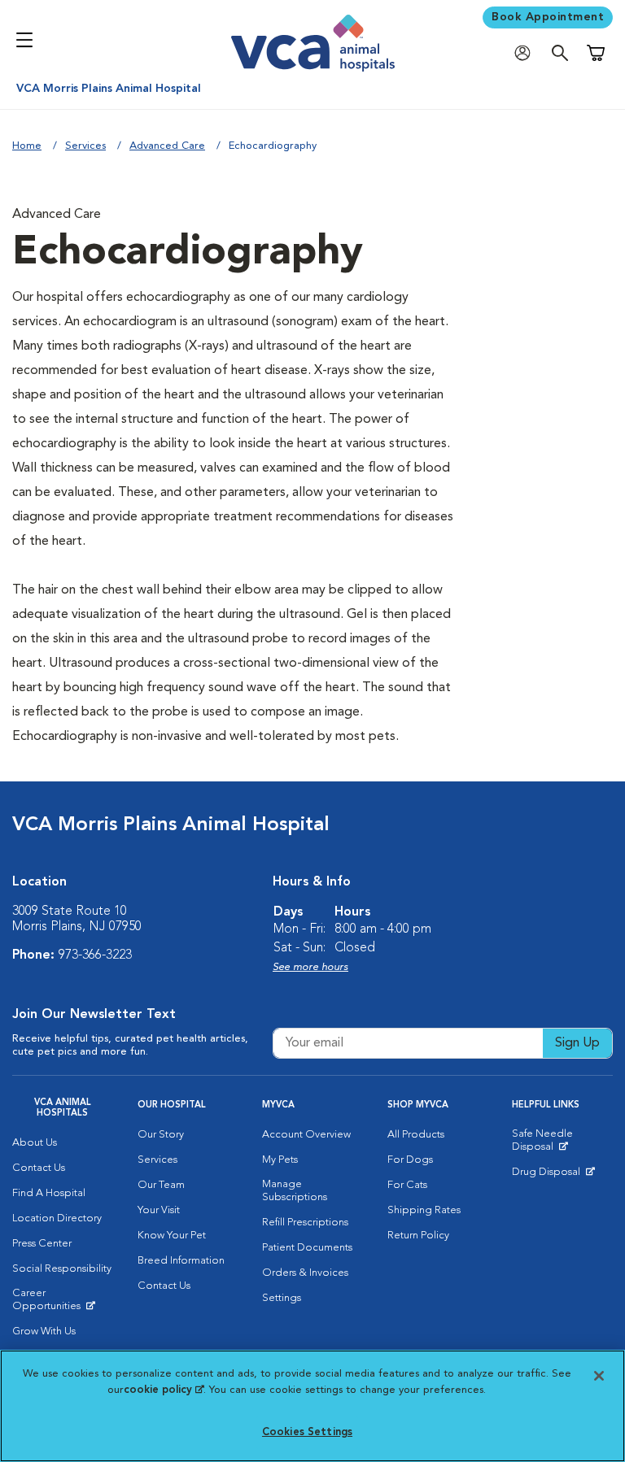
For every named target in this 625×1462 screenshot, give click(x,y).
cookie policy (163, 1390)
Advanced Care (167, 146)
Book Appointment (548, 17)
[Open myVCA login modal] (526, 53)
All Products (415, 1134)
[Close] (599, 1376)
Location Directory (57, 1218)
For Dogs (410, 1160)
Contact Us (38, 1168)
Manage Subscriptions (294, 1191)
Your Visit (159, 1210)
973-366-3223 (95, 955)
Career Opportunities (62, 1303)
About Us (34, 1143)
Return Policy (418, 1235)
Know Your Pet (172, 1235)
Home (27, 146)
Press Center (42, 1243)
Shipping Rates (424, 1210)
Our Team (161, 1185)
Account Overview (306, 1134)
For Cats (407, 1185)
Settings (281, 1298)
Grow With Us (44, 1331)
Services (85, 146)
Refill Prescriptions (305, 1222)
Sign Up (577, 1043)
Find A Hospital (48, 1193)
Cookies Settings (307, 1432)
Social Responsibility (61, 1269)
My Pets (280, 1160)
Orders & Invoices (305, 1273)
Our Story (161, 1134)
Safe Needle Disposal (562, 1144)
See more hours (310, 967)
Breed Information (181, 1260)
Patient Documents (307, 1247)
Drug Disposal (553, 1176)
